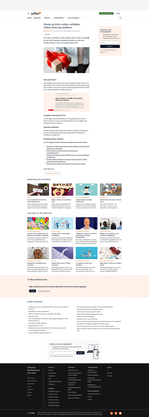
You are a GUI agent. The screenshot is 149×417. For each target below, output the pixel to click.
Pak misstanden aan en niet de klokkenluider (90, 309)
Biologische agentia (54, 405)
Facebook (109, 376)
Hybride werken (53, 394)
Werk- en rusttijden (73, 398)
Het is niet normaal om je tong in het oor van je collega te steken (95, 326)
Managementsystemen (94, 394)
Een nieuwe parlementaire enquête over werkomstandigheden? (95, 307)
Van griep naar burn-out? (36, 325)
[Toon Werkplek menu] (51, 18)
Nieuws (51, 370)
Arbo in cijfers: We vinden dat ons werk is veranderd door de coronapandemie (99, 321)
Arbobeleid (71, 367)
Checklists (51, 384)
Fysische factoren (54, 400)
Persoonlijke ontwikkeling (52, 173)
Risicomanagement (93, 391)
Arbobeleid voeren (73, 370)
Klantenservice (31, 383)
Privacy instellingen (96, 414)
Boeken (29, 395)
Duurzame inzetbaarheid (75, 395)
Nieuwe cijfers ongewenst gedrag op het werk (90, 314)
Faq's (50, 378)
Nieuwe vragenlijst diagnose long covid (40, 333)
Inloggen (118, 13)
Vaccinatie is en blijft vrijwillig (37, 323)
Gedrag (90, 399)
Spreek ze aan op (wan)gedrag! (85, 316)
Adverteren (30, 389)
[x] (116, 413)
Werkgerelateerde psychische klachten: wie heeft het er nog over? (47, 328)
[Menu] (28, 13)
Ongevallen (52, 376)
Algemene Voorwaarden (67, 414)
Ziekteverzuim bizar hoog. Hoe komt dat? (89, 311)
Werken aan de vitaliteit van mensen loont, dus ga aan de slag (66, 164)
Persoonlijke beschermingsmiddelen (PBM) (94, 380)
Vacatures (29, 392)
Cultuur (90, 396)
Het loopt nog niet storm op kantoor (87, 319)
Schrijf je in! (110, 46)
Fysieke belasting (53, 397)
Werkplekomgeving (54, 391)
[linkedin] (120, 413)
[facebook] (111, 413)
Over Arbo (31, 373)
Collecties (31, 367)
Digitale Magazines (32, 380)
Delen (48, 34)
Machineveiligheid (93, 375)
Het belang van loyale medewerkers (39, 311)
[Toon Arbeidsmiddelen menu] (65, 18)
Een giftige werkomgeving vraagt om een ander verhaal (93, 324)
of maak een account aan (44, 291)
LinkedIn (109, 373)
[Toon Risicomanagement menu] (80, 18)
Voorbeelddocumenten (55, 381)
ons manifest (65, 412)
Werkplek (51, 388)
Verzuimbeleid (72, 392)
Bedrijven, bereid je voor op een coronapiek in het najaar (45, 314)
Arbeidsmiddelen (93, 367)
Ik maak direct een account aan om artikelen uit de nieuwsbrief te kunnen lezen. (111, 36)
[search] (120, 18)
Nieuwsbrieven (33, 370)
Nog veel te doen (33, 316)
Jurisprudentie (53, 373)
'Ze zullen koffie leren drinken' (37, 330)
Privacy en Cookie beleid (83, 414)
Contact (29, 386)
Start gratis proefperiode (106, 13)
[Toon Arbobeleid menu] (41, 18)
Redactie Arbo (48, 31)
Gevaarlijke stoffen (54, 402)
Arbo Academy (31, 378)
